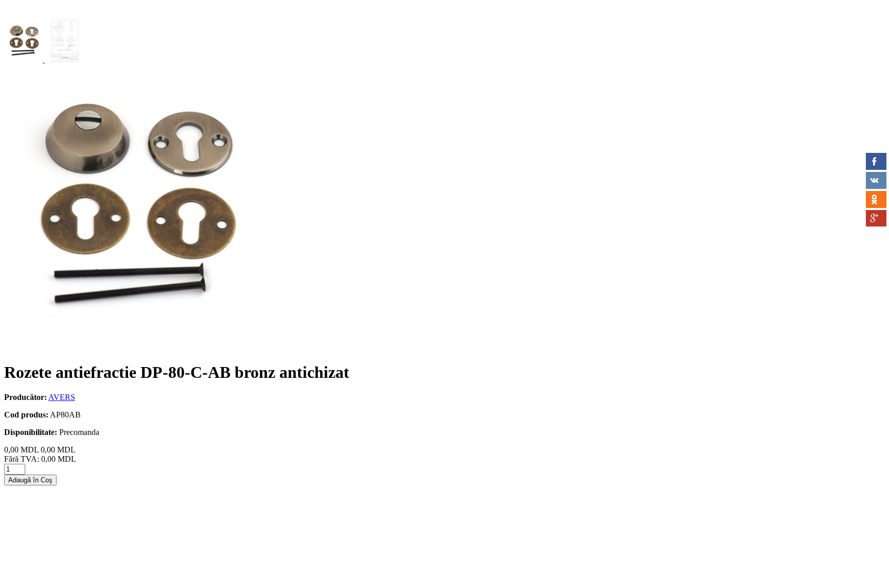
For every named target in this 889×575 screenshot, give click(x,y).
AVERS (61, 397)
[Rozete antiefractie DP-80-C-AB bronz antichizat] (24, 59)
